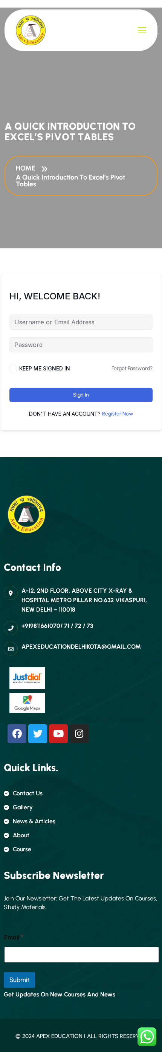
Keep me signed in (44, 368)
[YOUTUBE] (58, 733)
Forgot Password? (132, 368)
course (22, 849)
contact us (28, 793)
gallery (23, 807)
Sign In (81, 395)
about (21, 835)
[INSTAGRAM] (79, 733)
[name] (31, 30)
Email (13, 937)
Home (27, 168)
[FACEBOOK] (17, 733)
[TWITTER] (37, 733)
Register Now (117, 414)
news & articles (34, 821)
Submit (19, 980)
